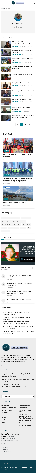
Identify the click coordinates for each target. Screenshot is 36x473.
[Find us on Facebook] (1, 463)
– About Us (4, 449)
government (21, 221)
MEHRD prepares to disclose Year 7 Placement (19, 299)
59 (17, 124)
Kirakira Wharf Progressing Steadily (14, 203)
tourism (23, 227)
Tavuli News (14, 467)
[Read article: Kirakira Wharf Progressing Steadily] (18, 193)
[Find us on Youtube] (7, 463)
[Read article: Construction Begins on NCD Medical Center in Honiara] (18, 145)
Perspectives (23, 407)
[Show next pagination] (29, 124)
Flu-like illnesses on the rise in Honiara (22, 74)
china (11, 218)
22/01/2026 (7, 205)
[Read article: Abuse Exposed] (18, 253)
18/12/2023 (7, 159)
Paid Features (5, 425)
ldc (24, 224)
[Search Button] (34, 3)
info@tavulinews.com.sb (12, 440)
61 (25, 124)
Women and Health (25, 425)
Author (8, 8)
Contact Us (6, 447)
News (6, 198)
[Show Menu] (2, 3)
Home (3, 8)
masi (28, 224)
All (3, 37)
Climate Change (6, 410)
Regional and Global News (25, 410)
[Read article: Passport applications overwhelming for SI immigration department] (6, 93)
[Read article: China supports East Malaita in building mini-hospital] (6, 69)
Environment (5, 415)
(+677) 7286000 (10, 436)
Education (4, 412)
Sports (21, 423)
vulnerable (5, 231)
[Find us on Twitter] (4, 463)
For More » (4, 444)
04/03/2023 (26, 46)
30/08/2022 (26, 54)
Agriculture (5, 405)
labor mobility (16, 224)
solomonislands (13, 227)
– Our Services (6, 451)
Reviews (9, 37)
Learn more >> (5, 366)
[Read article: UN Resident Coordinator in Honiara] (6, 101)
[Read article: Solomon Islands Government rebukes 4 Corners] (6, 60)
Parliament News (24, 405)
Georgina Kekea (17, 46)
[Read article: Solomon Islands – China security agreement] (6, 109)
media (4, 227)
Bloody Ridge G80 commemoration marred (23, 83)
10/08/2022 (26, 111)
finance (12, 221)
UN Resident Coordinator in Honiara (21, 99)
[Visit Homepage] (18, 3)
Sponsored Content (25, 420)
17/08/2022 (26, 95)
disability (5, 221)
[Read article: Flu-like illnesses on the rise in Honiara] (6, 77)
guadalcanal (6, 224)
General (7, 174)
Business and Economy (8, 407)
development (26, 218)
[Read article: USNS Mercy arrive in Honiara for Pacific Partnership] (6, 52)
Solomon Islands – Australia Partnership (26, 417)
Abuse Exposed (5, 267)
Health (7, 150)
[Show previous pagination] (6, 124)
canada (4, 218)
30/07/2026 (7, 183)
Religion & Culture (25, 414)
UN (29, 227)
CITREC (17, 218)
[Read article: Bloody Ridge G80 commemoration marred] (6, 85)
